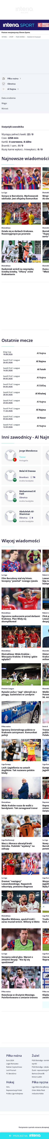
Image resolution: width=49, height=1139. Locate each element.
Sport (11, 37)
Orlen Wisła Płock (38, 1090)
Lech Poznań (11, 1070)
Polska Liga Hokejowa (14, 1093)
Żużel (35, 1055)
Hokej (10, 1082)
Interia (4, 37)
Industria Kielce (38, 1093)
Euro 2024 (10, 1060)
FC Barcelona (11, 1073)
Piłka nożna (20, 37)
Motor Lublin (37, 1077)
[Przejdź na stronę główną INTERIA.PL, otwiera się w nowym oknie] (11, 25)
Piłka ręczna (40, 1082)
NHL (8, 1087)
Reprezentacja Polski (14, 1090)
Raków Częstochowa (14, 1067)
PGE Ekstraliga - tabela (40, 1067)
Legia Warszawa (12, 1063)
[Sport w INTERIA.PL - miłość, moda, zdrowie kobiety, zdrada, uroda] (27, 25)
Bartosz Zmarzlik (38, 1073)
